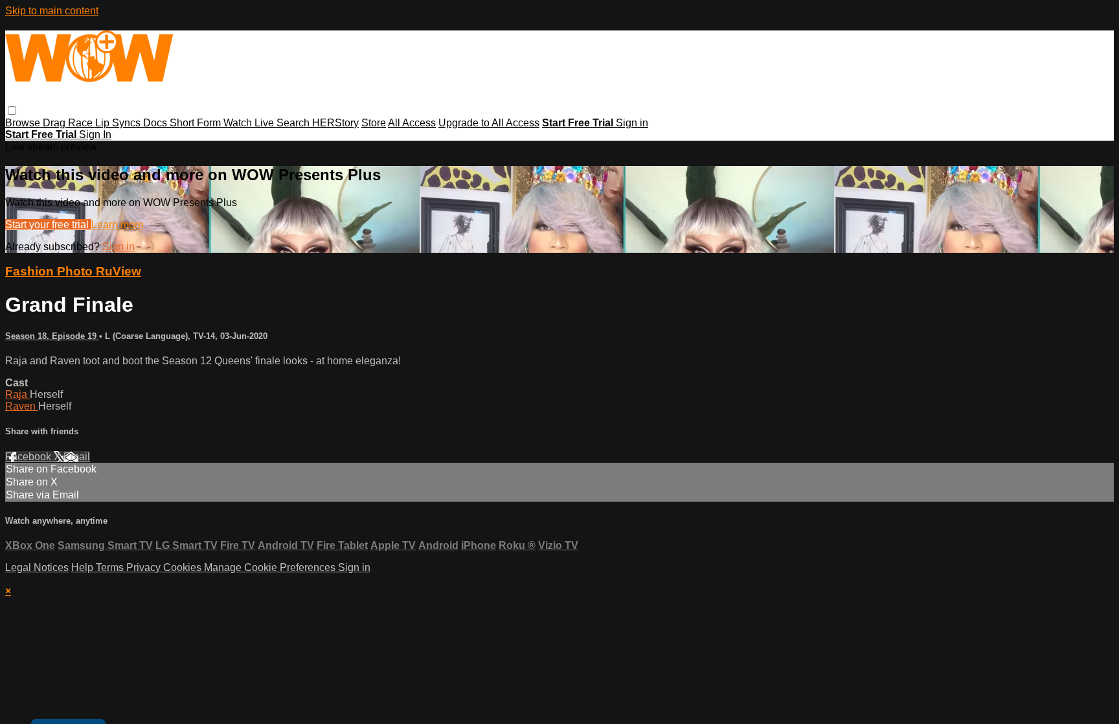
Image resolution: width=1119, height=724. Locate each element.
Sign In (95, 134)
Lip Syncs (119, 122)
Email (76, 456)
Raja (17, 394)
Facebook (29, 456)
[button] (12, 110)
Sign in (632, 122)
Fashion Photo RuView (73, 271)
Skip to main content (51, 10)
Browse (24, 122)
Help (83, 567)
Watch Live (250, 122)
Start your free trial (48, 224)
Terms (111, 567)
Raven (21, 406)
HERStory (335, 122)
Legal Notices (37, 567)
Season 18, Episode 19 (52, 336)
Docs (156, 122)
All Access (412, 122)
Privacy (144, 567)
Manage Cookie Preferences (271, 567)
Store (373, 122)
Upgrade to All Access (488, 122)
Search (294, 122)
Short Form (196, 122)
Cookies (183, 567)
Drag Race (69, 122)
